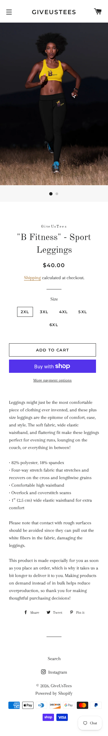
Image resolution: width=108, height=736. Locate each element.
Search (54, 658)
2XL (25, 311)
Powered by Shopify (54, 693)
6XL (54, 324)
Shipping (32, 277)
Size (54, 299)
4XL (63, 311)
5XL (82, 311)
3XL (44, 311)
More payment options (52, 380)
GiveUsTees (54, 12)
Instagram (57, 672)
